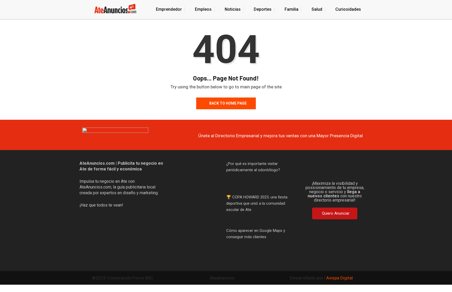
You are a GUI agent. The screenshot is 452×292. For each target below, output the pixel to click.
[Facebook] (309, 168)
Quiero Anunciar (335, 213)
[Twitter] (326, 168)
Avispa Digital (339, 277)
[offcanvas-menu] (82, 9)
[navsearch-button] (371, 10)
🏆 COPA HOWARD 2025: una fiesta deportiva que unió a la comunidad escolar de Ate (256, 203)
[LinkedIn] (359, 168)
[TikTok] (343, 168)
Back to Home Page (228, 103)
